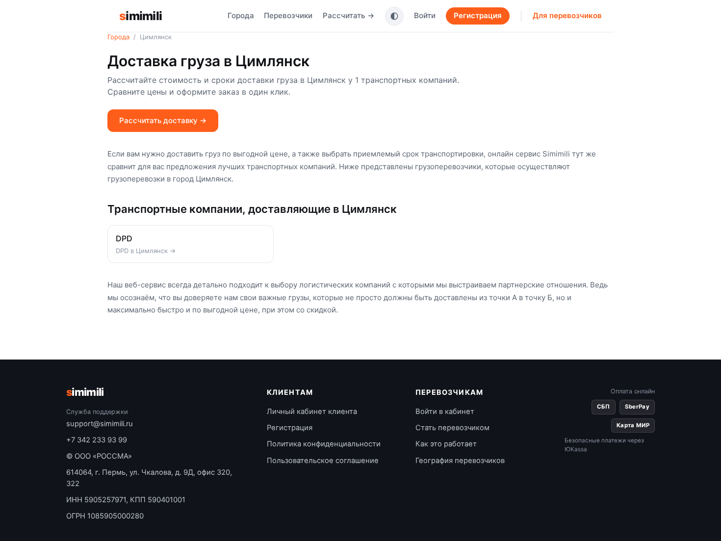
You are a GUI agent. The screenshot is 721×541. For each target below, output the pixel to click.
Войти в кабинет (444, 411)
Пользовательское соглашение (323, 460)
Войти (425, 15)
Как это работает (446, 443)
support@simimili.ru (99, 423)
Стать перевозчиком (452, 427)
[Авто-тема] (394, 16)
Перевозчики (288, 15)
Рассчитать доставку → (162, 120)
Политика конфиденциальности (324, 443)
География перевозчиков (460, 460)
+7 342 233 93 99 (96, 440)
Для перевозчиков (567, 15)
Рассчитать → (349, 15)
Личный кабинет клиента (312, 411)
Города (241, 15)
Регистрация (478, 15)
